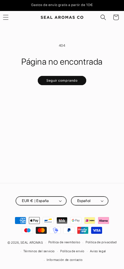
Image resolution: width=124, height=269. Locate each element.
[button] (103, 17)
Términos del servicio (39, 251)
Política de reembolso (64, 242)
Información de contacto (64, 260)
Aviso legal (98, 251)
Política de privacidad (101, 242)
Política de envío (72, 251)
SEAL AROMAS (31, 242)
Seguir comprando (62, 81)
